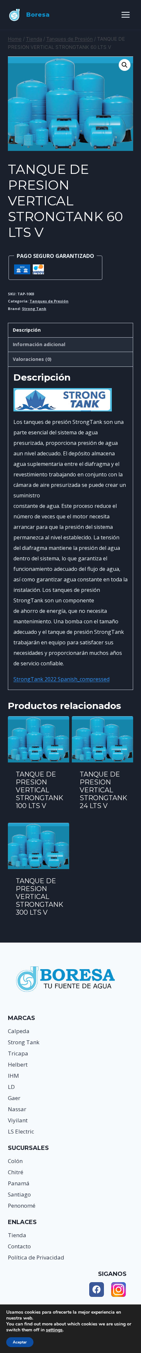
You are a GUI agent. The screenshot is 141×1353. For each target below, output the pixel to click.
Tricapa (18, 1053)
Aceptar (20, 1342)
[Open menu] (125, 14)
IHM (13, 1075)
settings (54, 1330)
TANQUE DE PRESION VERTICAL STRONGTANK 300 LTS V (39, 896)
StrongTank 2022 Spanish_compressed (61, 679)
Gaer (14, 1098)
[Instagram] (119, 1289)
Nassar (17, 1109)
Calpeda (19, 1031)
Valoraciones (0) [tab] (32, 359)
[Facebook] (97, 1289)
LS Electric (21, 1131)
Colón (15, 1161)
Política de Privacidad (36, 1257)
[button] (125, 65)
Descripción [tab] (27, 330)
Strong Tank (34, 308)
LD (11, 1087)
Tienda (17, 1235)
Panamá (19, 1183)
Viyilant (18, 1120)
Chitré (15, 1172)
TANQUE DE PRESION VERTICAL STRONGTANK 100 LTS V (39, 790)
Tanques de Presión (49, 301)
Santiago (19, 1194)
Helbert (18, 1064)
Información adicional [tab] (39, 344)
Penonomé (21, 1205)
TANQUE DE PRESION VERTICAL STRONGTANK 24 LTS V (103, 790)
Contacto (19, 1246)
